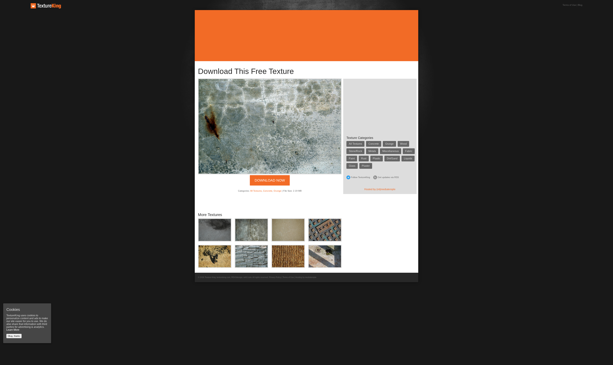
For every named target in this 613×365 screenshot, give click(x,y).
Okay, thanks (14, 336)
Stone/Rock (355, 151)
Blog (580, 5)
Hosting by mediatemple (305, 277)
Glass (352, 165)
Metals (372, 151)
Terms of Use (569, 5)
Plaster (366, 165)
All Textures (256, 191)
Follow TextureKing (360, 177)
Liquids (408, 158)
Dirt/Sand (392, 158)
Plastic (376, 158)
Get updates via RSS (388, 177)
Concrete (267, 191)
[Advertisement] (306, 35)
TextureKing (46, 5)
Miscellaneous (390, 151)
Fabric (408, 151)
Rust (363, 158)
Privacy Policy (275, 277)
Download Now (270, 180)
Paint (352, 158)
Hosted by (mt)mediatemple (379, 189)
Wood (403, 143)
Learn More (12, 329)
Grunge (277, 191)
